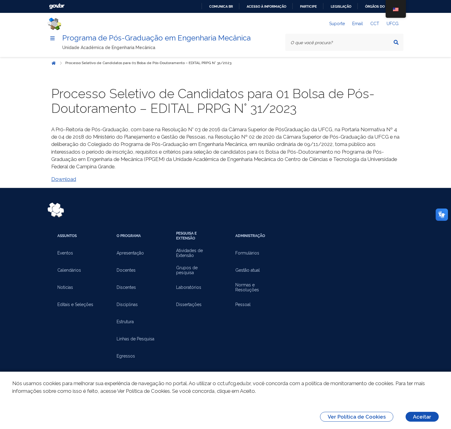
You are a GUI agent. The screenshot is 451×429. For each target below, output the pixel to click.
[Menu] (52, 38)
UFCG (393, 23)
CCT (374, 23)
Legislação (341, 6)
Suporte (337, 23)
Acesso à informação (266, 6)
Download (63, 179)
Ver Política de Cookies (357, 417)
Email (357, 23)
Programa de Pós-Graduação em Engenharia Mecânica (156, 37)
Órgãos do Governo (383, 6)
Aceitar (422, 417)
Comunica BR (221, 6)
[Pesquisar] (396, 42)
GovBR (56, 6)
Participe (308, 6)
